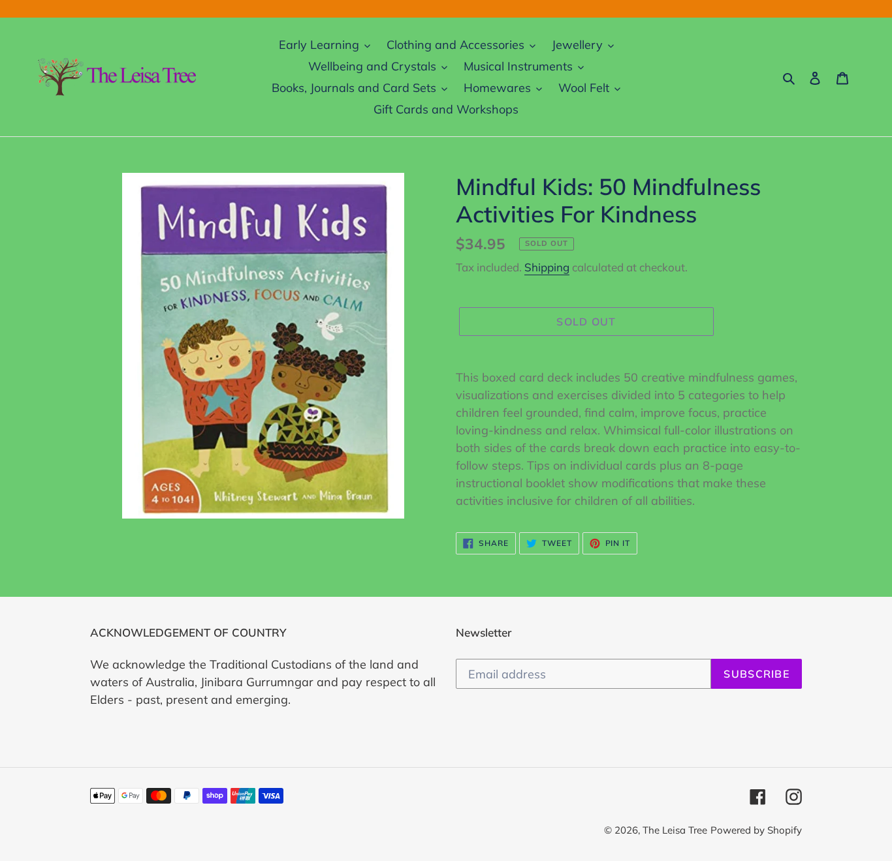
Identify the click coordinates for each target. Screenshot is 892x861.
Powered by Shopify (756, 830)
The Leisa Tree (675, 830)
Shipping (546, 267)
